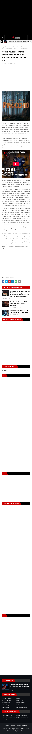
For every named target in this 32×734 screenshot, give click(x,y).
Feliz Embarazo (6, 702)
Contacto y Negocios (21, 715)
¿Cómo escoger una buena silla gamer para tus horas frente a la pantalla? (19, 686)
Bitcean (18, 698)
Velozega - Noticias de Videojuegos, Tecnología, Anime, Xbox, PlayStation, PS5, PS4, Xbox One (16, 730)
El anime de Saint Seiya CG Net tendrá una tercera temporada (19, 311)
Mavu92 (5, 63)
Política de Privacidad (22, 718)
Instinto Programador (7, 705)
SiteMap (18, 720)
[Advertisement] (16, 18)
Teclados (4, 370)
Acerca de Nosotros (7, 715)
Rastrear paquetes (21, 707)
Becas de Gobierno (7, 698)
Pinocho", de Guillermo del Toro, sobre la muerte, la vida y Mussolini (19, 303)
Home (7, 725)
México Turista (20, 700)
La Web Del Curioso (21, 705)
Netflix (7, 277)
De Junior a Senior (6, 700)
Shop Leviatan (6, 707)
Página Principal (6, 47)
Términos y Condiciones (8, 718)
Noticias (13, 47)
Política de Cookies (7, 720)
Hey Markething (20, 702)
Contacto (24, 725)
